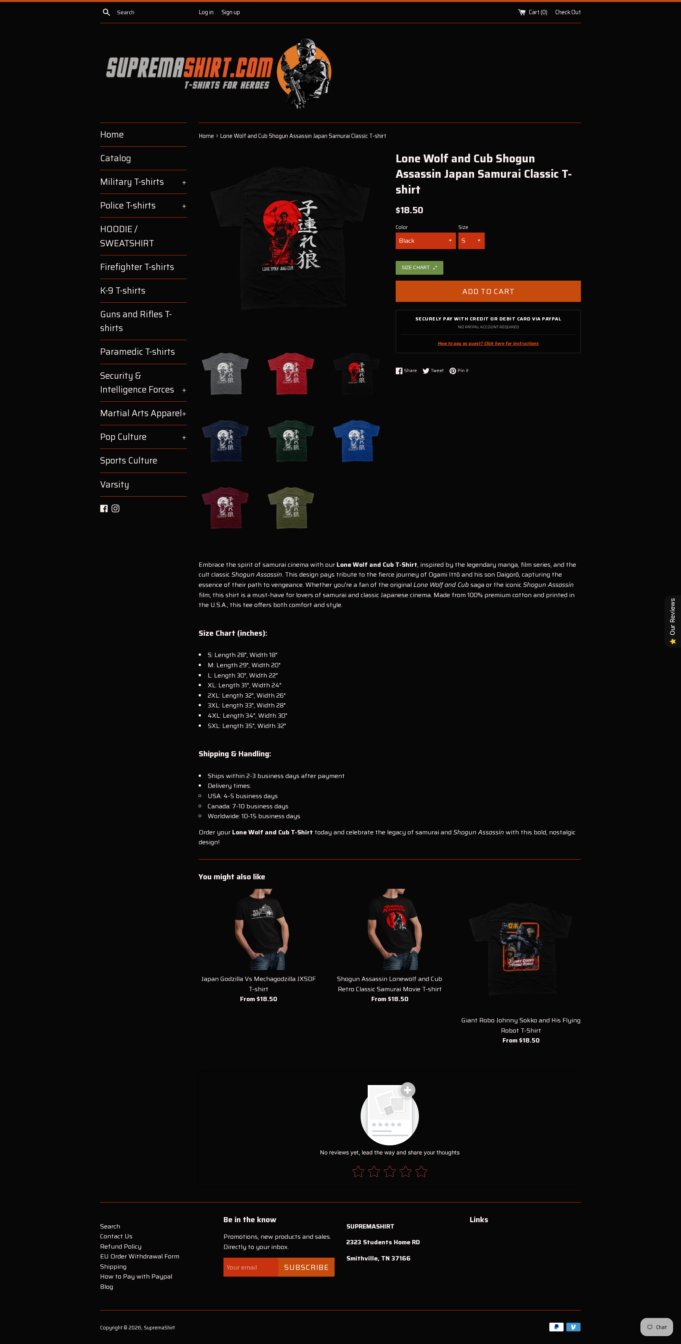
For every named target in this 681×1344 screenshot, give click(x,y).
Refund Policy (120, 1246)
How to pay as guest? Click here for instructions (488, 343)
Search (110, 1226)
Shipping (113, 1266)
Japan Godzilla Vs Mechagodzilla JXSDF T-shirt (258, 984)
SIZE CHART (416, 267)
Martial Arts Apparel (143, 413)
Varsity (114, 484)
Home (112, 134)
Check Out (568, 12)
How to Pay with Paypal (136, 1276)
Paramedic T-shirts (137, 352)
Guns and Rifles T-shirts (136, 321)
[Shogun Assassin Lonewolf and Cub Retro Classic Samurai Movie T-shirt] (389, 929)
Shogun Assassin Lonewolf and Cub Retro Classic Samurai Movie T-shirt (389, 984)
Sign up (230, 12)
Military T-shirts (143, 182)
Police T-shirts (143, 205)
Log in (206, 12)
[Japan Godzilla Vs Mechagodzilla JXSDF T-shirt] (258, 929)
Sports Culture (128, 460)
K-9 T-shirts (122, 291)
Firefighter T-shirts (137, 267)
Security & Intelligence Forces (143, 382)
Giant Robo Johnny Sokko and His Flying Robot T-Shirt (521, 1025)
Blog (106, 1287)
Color (401, 227)
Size (463, 227)
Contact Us (116, 1236)
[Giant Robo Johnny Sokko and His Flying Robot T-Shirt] (521, 950)
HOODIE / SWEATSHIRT (127, 236)
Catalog (115, 158)
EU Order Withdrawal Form (139, 1256)
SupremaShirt (159, 1328)
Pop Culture (143, 437)
